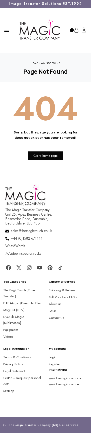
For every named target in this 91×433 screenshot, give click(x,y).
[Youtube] (39, 267)
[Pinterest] (50, 267)
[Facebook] (8, 267)
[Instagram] (29, 267)
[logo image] (39, 29)
